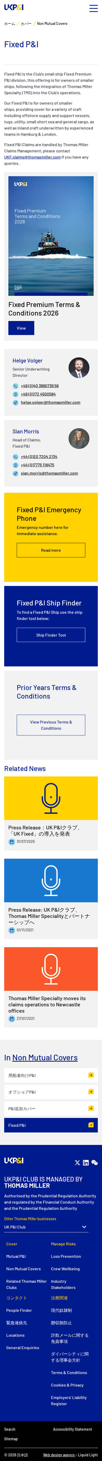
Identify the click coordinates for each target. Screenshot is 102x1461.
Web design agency (59, 1455)
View (21, 327)
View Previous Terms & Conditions (51, 724)
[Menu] (93, 8)
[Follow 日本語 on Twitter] (77, 1162)
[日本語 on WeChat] (94, 1162)
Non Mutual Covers (45, 1057)
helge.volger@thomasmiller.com (50, 402)
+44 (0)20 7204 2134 (39, 456)
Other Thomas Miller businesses (30, 1219)
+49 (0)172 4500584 (38, 393)
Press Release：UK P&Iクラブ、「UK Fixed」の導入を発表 (45, 830)
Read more (51, 550)
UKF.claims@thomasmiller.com (32, 156)
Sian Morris (26, 431)
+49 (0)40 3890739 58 (40, 385)
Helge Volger (28, 360)
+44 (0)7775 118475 (37, 464)
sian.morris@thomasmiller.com (49, 472)
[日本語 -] (14, 7)
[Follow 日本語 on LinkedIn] (86, 1162)
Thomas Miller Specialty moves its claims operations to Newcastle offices (47, 1004)
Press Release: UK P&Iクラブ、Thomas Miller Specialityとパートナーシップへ (49, 915)
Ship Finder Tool (51, 634)
